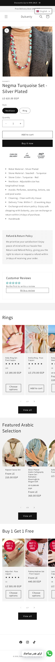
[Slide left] (20, 401)
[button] (6, 16)
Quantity (6, 117)
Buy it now (27, 143)
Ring (25, 110)
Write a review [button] (27, 290)
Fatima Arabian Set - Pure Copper (36, 572)
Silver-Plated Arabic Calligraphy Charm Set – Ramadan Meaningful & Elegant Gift (36, 476)
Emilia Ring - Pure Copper (35, 359)
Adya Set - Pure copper (11, 572)
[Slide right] (34, 401)
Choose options (13, 388)
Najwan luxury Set (12, 470)
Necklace (10, 110)
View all (27, 409)
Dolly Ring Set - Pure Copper (11, 359)
